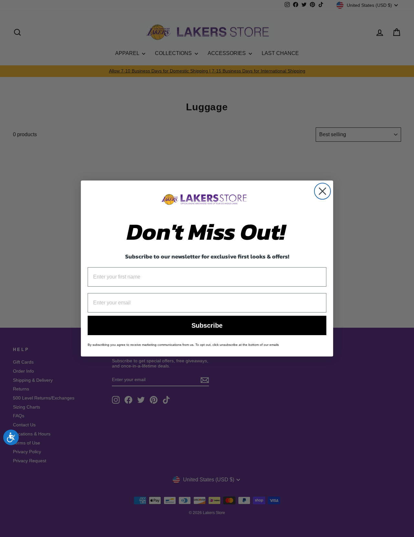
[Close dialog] (322, 191)
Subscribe (207, 325)
